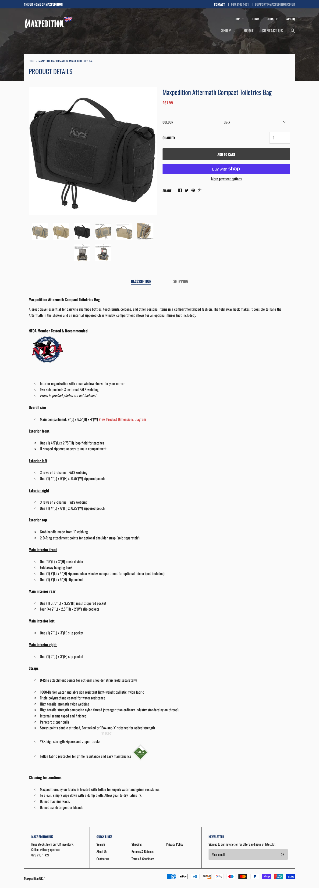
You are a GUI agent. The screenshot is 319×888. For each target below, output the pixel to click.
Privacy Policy (174, 844)
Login (255, 19)
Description (141, 281)
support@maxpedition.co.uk (275, 4)
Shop (226, 30)
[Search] (293, 32)
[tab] (141, 281)
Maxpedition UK (33, 878)
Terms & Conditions (142, 858)
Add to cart (226, 154)
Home (249, 30)
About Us (101, 851)
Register (272, 19)
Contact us (272, 30)
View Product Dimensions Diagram (122, 419)
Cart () (290, 19)
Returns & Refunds (142, 851)
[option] (93, 151)
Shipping (180, 281)
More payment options (226, 179)
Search (100, 844)
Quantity (169, 137)
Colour (168, 122)
